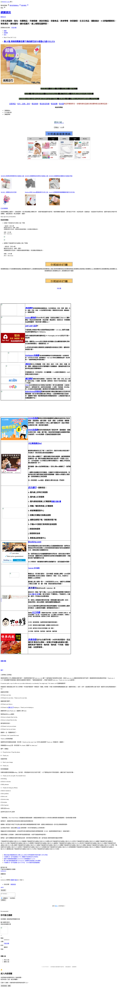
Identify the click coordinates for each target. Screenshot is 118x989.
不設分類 (13, 27)
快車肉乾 (32, 639)
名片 (5, 34)
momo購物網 (30, 318)
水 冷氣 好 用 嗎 (35, 594)
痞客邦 (12, 880)
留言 (16, 880)
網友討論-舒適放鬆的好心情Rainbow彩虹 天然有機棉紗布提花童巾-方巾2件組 (26, 855)
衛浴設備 (54, 104)
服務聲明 (74, 966)
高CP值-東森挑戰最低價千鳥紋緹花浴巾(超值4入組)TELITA (29, 41)
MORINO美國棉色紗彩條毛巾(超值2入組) (36, 176)
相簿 (5, 30)
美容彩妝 (13, 884)
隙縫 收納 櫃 (56, 501)
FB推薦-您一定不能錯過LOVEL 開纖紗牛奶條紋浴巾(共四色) (21, 857)
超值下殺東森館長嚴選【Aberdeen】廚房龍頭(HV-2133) (19, 858)
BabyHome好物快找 (33, 391)
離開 (9, 985)
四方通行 (32, 487)
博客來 (28, 364)
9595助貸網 (33, 418)
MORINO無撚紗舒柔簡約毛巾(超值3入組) (12, 176)
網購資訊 (6, 12)
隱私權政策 (68, 966)
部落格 (6, 32)
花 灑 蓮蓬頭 (4, 208)
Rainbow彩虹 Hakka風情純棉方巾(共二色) (36, 192)
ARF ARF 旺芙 (31, 326)
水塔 (18, 827)
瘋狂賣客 (29, 379)
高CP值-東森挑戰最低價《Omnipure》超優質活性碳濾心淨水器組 (22, 860)
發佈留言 (3, 900)
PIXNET (47, 966)
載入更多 (3, 890)
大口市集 (36, 612)
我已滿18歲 (4, 985)
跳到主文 (3, 17)
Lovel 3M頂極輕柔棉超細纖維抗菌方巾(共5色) (62, 192)
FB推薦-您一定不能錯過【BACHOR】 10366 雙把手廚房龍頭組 (22, 862)
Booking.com (34, 542)
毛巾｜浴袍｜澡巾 (23, 104)
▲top (2, 887)
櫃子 (2, 670)
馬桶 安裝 (3, 661)
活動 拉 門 (11, 707)
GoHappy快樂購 (32, 355)
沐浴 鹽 (59, 288)
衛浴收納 (35, 104)
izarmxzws (3, 871)
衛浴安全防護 (44, 104)
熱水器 (61, 104)
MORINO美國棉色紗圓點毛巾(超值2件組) (60, 176)
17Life (27, 385)
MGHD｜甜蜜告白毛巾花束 (8, 192)
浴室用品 (12, 104)
